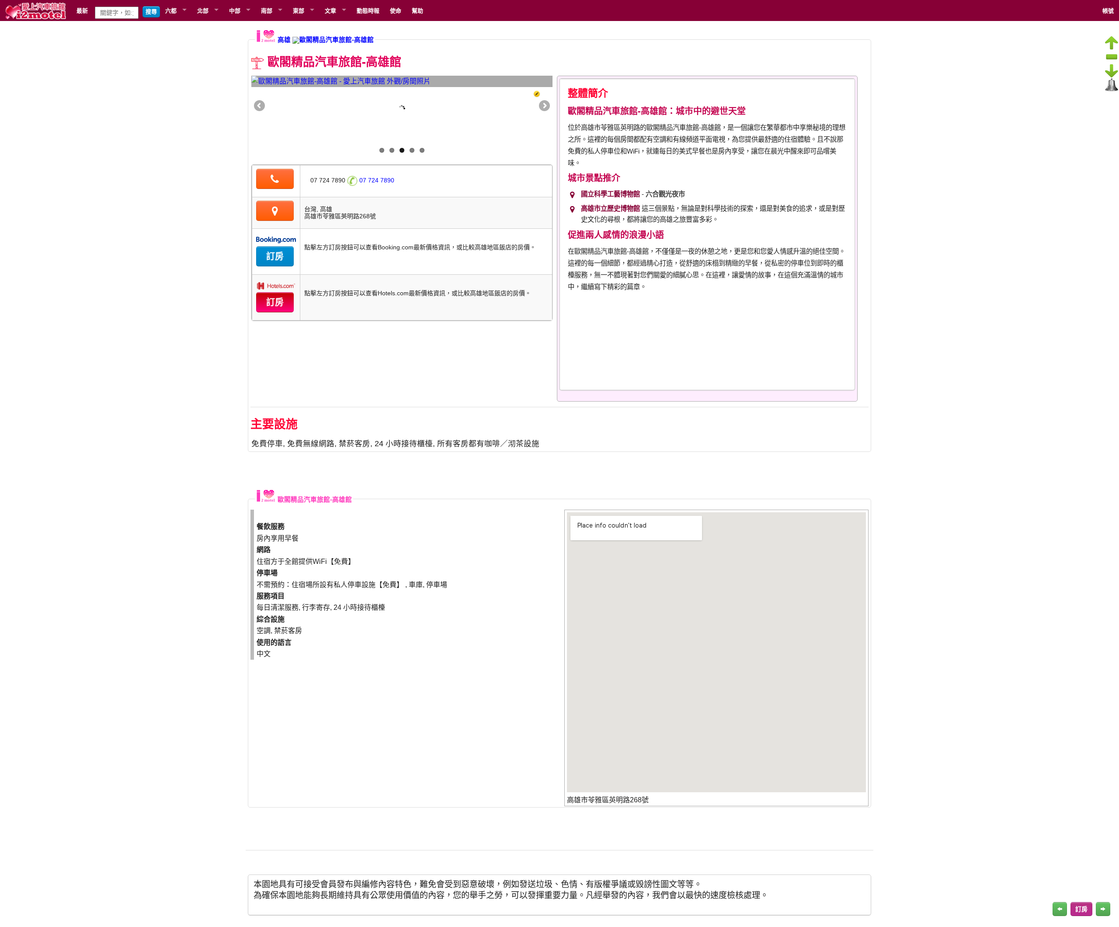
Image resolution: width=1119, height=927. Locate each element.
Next (543, 106)
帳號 (1108, 10)
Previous (260, 106)
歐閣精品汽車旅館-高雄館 (336, 39)
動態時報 (368, 10)
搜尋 (151, 11)
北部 (203, 10)
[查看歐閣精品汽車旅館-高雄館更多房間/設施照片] (402, 81)
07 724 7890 (376, 180)
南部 (266, 10)
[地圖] (275, 212)
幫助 (417, 10)
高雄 (284, 39)
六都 (171, 10)
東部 (298, 10)
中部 (234, 10)
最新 (82, 10)
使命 (395, 10)
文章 (330, 10)
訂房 (275, 256)
